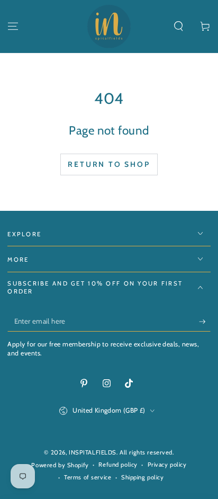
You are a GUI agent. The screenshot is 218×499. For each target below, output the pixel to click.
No (189, 475)
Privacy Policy (139, 448)
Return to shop (109, 164)
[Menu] (13, 26)
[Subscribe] (205, 321)
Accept (91, 475)
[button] (179, 26)
